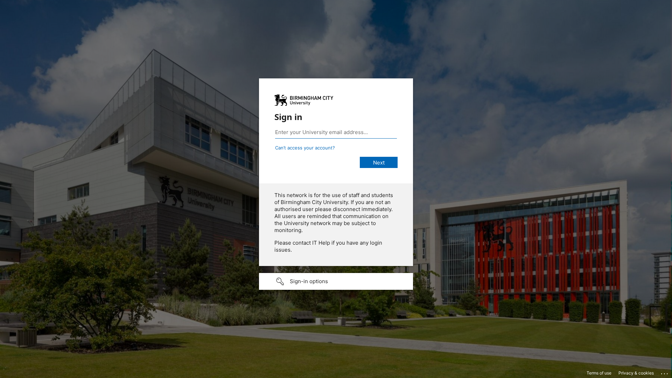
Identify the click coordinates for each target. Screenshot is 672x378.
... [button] (665, 372)
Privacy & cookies (636, 373)
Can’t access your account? (305, 147)
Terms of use (599, 373)
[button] (336, 281)
